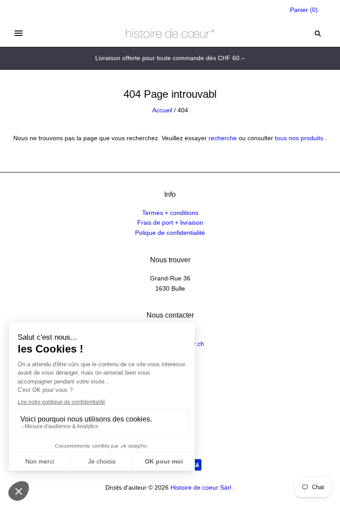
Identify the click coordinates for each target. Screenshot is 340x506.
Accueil (162, 110)
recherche (223, 138)
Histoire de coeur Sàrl (200, 487)
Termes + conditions (170, 212)
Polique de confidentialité (170, 232)
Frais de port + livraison (170, 222)
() (304, 9)
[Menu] (18, 33)
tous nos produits (299, 138)
